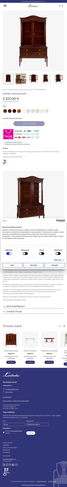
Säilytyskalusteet (13, 89)
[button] (60, 326)
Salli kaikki (54, 265)
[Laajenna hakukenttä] (60, 6)
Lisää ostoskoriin (29, 123)
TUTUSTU (11, 362)
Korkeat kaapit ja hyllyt (26, 89)
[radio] (5, 111)
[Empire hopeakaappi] (11, 339)
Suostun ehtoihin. (13, 432)
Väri (4, 106)
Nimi (4, 421)
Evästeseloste (52, 481)
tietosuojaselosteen (16, 431)
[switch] (25, 253)
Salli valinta (33, 265)
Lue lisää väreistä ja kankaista (12, 118)
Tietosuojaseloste (41, 481)
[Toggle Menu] (5, 6)
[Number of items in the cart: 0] (62, 5)
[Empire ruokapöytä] (30, 339)
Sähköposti (30, 421)
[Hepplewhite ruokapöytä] (49, 339)
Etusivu (5, 89)
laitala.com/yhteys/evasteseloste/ (47, 245)
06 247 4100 (8, 392)
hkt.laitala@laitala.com (12, 389)
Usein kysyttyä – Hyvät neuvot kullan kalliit (16, 401)
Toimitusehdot (7, 397)
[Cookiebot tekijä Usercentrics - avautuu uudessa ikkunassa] (57, 221)
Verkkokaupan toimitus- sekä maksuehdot (33, 485)
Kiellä (12, 265)
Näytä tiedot (57, 260)
